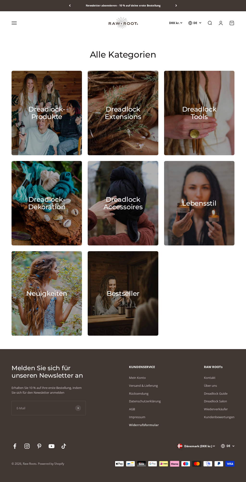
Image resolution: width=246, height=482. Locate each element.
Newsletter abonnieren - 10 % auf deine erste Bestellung (123, 5)
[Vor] (176, 5)
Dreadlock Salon (215, 401)
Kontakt (209, 377)
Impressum (137, 417)
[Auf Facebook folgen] (15, 446)
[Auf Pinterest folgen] (39, 446)
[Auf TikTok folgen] (64, 446)
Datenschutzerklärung (145, 401)
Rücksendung (138, 393)
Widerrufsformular (144, 425)
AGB (132, 409)
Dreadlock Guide (216, 393)
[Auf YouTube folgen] (51, 446)
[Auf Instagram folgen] (27, 446)
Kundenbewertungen (219, 417)
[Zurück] (70, 5)
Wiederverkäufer (216, 409)
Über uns (210, 385)
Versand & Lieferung (143, 385)
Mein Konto (137, 377)
